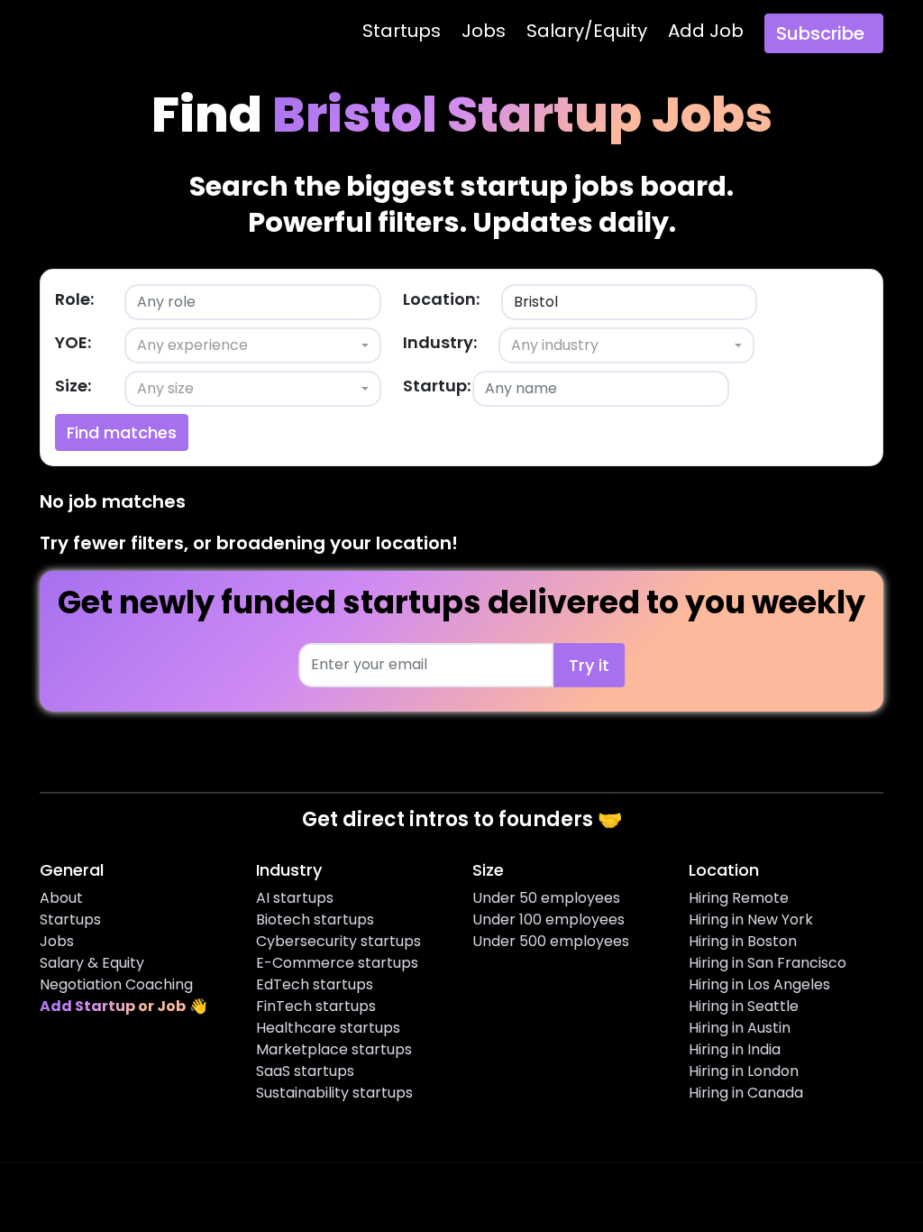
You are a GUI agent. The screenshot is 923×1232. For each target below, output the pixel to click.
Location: (441, 299)
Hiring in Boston (743, 941)
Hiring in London (744, 1071)
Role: (74, 299)
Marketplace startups (334, 1049)
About (61, 897)
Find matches (122, 432)
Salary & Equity (92, 962)
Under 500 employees (550, 941)
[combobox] (252, 345)
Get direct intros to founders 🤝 (462, 819)
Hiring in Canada (746, 1092)
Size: (73, 385)
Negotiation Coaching (116, 984)
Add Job (706, 30)
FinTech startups (316, 1006)
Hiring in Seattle (744, 1006)
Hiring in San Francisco (767, 962)
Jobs (484, 30)
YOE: (73, 342)
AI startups (295, 897)
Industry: (440, 342)
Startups (401, 30)
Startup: (437, 385)
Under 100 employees (548, 919)
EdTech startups (314, 984)
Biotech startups (315, 919)
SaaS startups (305, 1071)
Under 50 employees (546, 897)
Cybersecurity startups (338, 941)
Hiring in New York (751, 919)
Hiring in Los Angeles (759, 984)
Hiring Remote (739, 897)
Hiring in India (735, 1049)
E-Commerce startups (337, 962)
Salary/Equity (586, 30)
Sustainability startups (334, 1092)
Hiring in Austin (739, 1027)
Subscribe (820, 33)
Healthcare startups (328, 1027)
